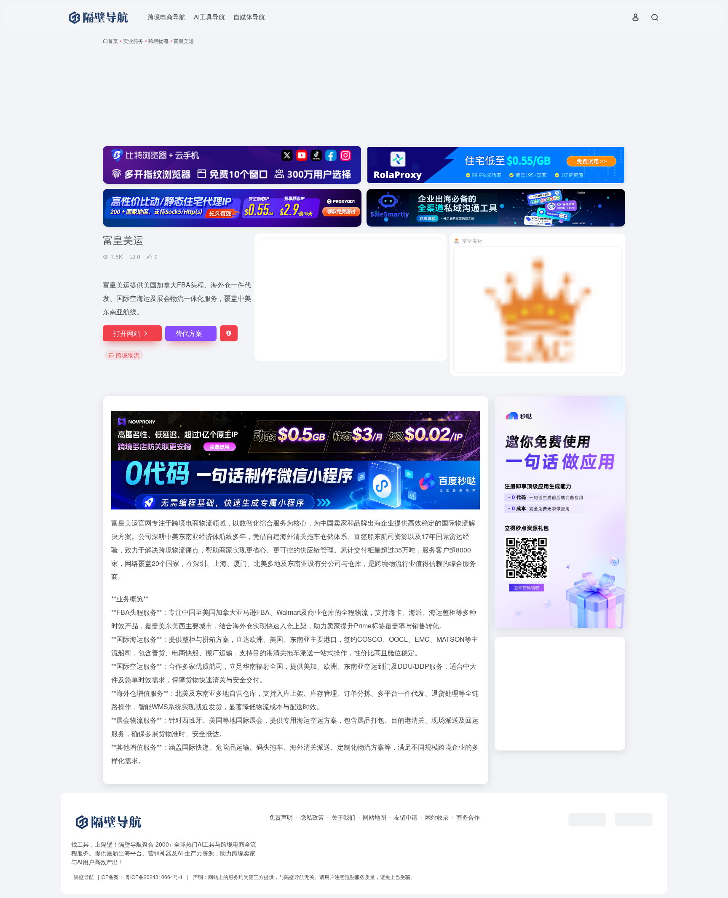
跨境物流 (158, 40)
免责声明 (281, 817)
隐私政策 (312, 817)
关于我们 (343, 817)
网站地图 (374, 817)
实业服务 (133, 40)
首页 (113, 40)
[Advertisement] (364, 97)
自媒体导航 (249, 16)
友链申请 (406, 817)
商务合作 (468, 817)
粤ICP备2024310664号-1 (154, 876)
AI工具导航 (209, 16)
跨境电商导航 (166, 16)
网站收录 (437, 817)
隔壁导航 (84, 876)
